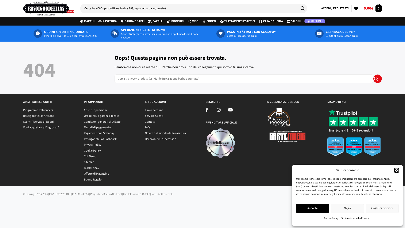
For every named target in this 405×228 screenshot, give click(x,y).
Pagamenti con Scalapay (99, 133)
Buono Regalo (93, 180)
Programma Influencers (38, 110)
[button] (396, 170)
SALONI (296, 21)
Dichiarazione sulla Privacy (355, 218)
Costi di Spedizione (96, 110)
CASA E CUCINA (273, 21)
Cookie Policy (331, 218)
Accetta (312, 208)
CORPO (211, 21)
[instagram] (219, 111)
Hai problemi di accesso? (160, 139)
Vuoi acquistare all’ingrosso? (41, 127)
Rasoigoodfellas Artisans (38, 116)
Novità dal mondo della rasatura (165, 133)
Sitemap (89, 162)
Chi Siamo (90, 156)
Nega (347, 208)
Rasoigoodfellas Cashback (100, 139)
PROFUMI (177, 21)
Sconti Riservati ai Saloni (38, 122)
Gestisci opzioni (382, 208)
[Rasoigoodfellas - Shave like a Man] (48, 8)
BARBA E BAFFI (134, 21)
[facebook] (207, 111)
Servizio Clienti (154, 116)
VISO (195, 21)
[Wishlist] (356, 8)
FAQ (147, 127)
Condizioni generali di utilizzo (102, 122)
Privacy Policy (92, 145)
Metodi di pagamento (97, 127)
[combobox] (193, 8)
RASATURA (110, 21)
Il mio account (154, 110)
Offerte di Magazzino (96, 174)
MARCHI (89, 21)
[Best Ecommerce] (354, 148)
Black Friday (91, 168)
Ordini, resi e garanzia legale (101, 116)
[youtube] (230, 111)
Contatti (150, 122)
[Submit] (304, 8)
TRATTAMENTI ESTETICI (239, 21)
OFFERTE (317, 21)
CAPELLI (158, 21)
